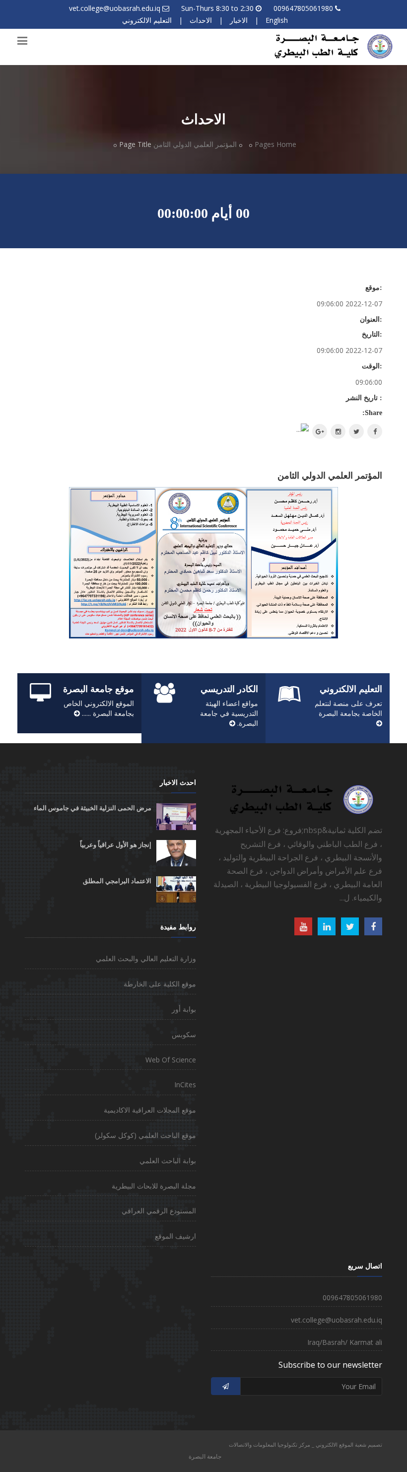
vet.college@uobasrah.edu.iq (114, 8)
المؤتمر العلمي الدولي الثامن (195, 144)
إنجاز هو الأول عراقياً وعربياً (115, 844)
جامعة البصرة (205, 1456)
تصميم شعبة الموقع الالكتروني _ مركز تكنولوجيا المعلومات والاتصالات (305, 1444)
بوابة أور (184, 1009)
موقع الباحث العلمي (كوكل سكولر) (145, 1135)
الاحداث (201, 20)
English (277, 20)
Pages (264, 144)
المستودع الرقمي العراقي (159, 1210)
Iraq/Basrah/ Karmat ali (344, 1342)
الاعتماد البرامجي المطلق (117, 881)
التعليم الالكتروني (147, 20)
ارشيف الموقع (175, 1236)
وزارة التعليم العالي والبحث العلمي (146, 958)
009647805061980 (303, 8)
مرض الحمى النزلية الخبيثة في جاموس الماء (92, 808)
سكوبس (184, 1034)
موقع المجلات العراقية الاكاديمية (150, 1110)
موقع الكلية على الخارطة (160, 983)
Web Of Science (170, 1059)
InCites (185, 1084)
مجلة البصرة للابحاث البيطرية (154, 1186)
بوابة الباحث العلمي (167, 1160)
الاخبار (239, 20)
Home (286, 144)
